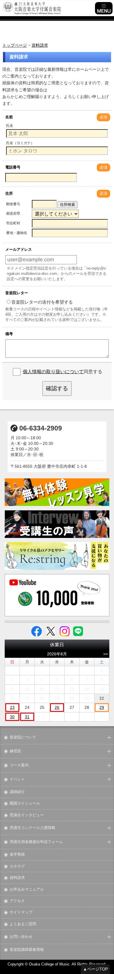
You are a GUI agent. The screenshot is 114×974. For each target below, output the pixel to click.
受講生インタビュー (27, 815)
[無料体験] (57, 492)
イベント (17, 779)
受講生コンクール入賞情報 (32, 828)
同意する (62, 371)
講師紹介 (17, 792)
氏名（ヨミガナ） (20, 143)
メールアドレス (18, 249)
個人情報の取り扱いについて (53, 371)
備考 (9, 334)
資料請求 (17, 878)
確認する (57, 388)
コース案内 (19, 765)
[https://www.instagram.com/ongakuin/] (65, 630)
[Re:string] (57, 556)
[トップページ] (48, 8)
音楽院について (23, 737)
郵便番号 (13, 204)
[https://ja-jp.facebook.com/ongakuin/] (36, 630)
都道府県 (13, 213)
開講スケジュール (25, 803)
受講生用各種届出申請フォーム (36, 842)
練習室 (15, 751)
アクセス (17, 901)
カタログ (17, 866)
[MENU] (104, 8)
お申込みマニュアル (27, 889)
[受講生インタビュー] (57, 524)
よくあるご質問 (23, 924)
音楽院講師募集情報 (27, 950)
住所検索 (67, 204)
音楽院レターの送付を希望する (42, 302)
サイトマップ (21, 912)
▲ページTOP (95, 969)
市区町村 (13, 223)
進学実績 (17, 855)
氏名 (9, 125)
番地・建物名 (16, 233)
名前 (9, 117)
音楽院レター (16, 293)
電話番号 (12, 167)
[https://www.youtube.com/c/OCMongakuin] (57, 595)
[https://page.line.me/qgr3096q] (78, 630)
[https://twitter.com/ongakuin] (50, 630)
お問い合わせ (21, 937)
